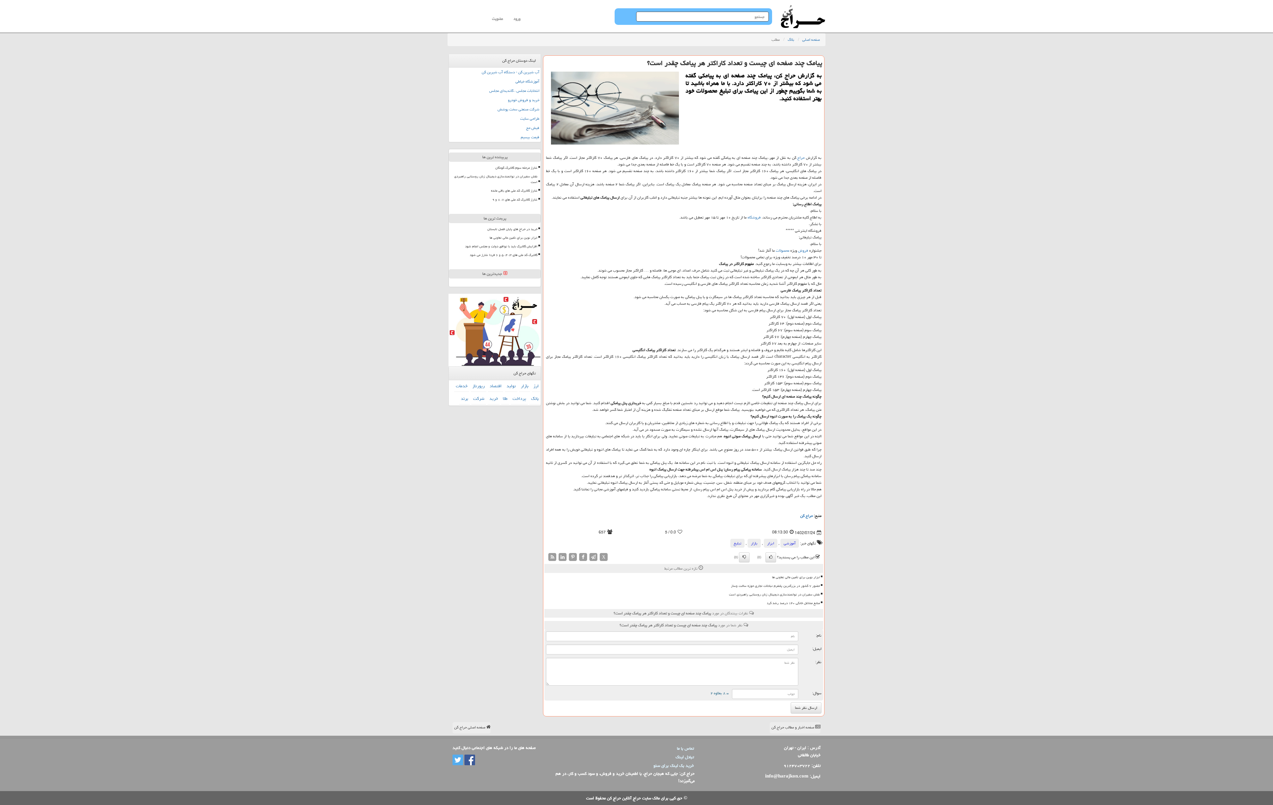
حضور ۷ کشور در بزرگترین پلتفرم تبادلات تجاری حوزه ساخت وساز (775, 586)
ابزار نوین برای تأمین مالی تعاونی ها (796, 577)
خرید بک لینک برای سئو (673, 766)
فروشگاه (754, 217)
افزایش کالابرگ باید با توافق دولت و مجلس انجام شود (501, 246)
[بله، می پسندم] (770, 557)
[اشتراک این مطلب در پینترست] (572, 557)
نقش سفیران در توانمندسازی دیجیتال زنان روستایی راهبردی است (774, 594)
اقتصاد (496, 386)
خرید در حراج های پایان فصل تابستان (512, 229)
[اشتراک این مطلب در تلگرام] (593, 557)
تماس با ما (685, 748)
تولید (511, 386)
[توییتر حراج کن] (458, 760)
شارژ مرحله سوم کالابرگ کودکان (516, 167)
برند (464, 398)
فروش (803, 250)
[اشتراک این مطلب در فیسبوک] (583, 557)
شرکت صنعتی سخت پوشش (518, 109)
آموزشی (790, 543)
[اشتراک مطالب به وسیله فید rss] (552, 557)
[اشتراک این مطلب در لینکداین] (562, 557)
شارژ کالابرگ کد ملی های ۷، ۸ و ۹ (514, 199)
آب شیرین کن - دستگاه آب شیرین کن (510, 72)
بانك (535, 398)
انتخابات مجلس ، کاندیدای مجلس (514, 90)
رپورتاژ (478, 386)
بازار (754, 543)
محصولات (782, 250)
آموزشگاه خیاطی (527, 81)
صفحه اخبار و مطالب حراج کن (793, 727)
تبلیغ (737, 543)
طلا (505, 398)
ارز (536, 386)
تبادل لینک (685, 757)
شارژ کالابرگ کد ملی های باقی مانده (514, 190)
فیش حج (532, 128)
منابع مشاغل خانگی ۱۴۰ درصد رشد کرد (793, 603)
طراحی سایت (529, 118)
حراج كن (806, 516)
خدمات (461, 386)
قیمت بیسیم (530, 137)
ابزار (770, 543)
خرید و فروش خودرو (523, 100)
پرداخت (519, 398)
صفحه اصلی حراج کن (470, 727)
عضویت (497, 19)
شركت (478, 398)
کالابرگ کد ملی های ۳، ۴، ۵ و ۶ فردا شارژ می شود (503, 255)
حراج (801, 157)
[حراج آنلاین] (802, 8)
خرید (493, 398)
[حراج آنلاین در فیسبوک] (469, 760)
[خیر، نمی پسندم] (744, 557)
